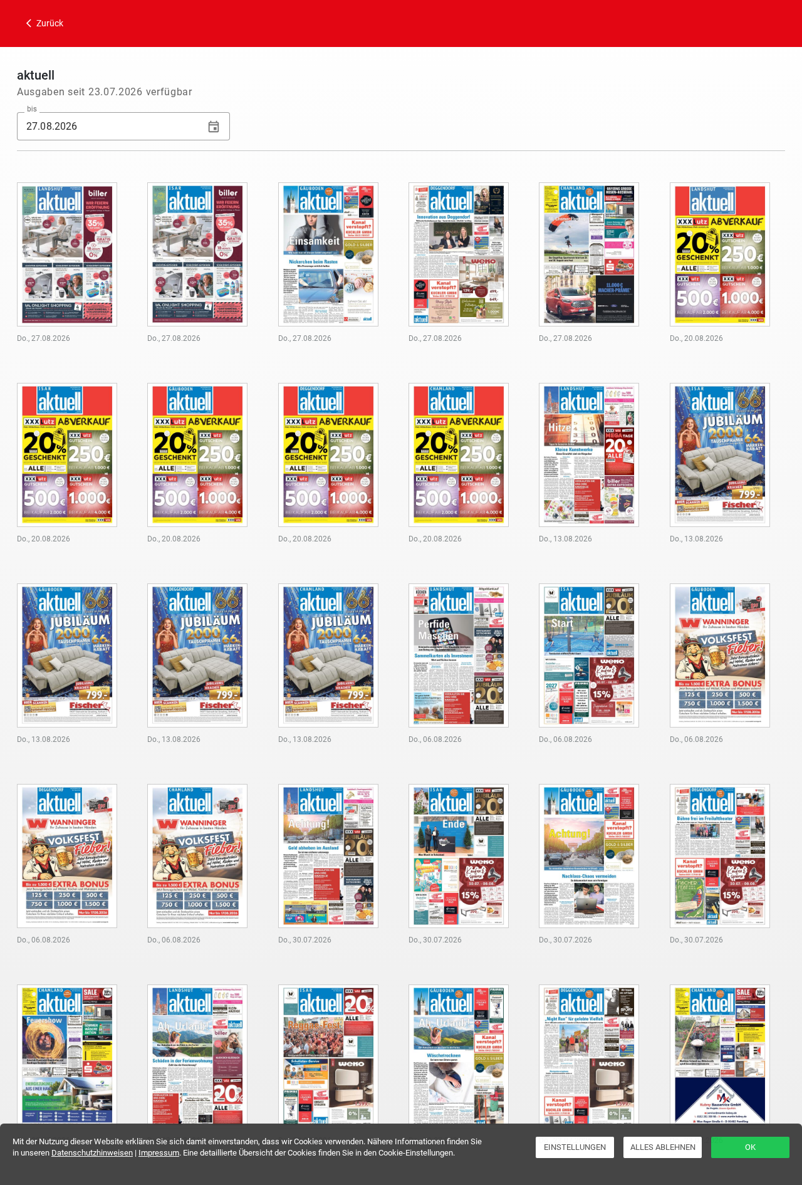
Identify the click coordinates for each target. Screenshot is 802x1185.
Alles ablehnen (662, 1147)
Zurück (48, 23)
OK (750, 1147)
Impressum (158, 1152)
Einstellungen (575, 1147)
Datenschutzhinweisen (92, 1152)
